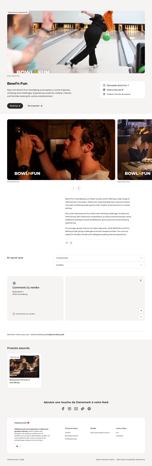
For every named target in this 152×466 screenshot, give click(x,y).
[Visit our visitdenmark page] (76, 409)
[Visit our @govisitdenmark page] (83, 409)
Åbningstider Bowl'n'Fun (117, 85)
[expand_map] (140, 280)
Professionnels (71, 439)
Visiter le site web (114, 90)
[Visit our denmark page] (63, 409)
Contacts (119, 436)
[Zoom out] (141, 317)
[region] (105, 298)
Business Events (71, 436)
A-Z (117, 433)
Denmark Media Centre (99, 433)
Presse (67, 433)
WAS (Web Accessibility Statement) (130, 460)
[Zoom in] (141, 310)
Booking (14, 106)
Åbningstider (34, 106)
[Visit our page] (69, 409)
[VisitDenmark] (21, 423)
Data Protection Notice (105, 460)
